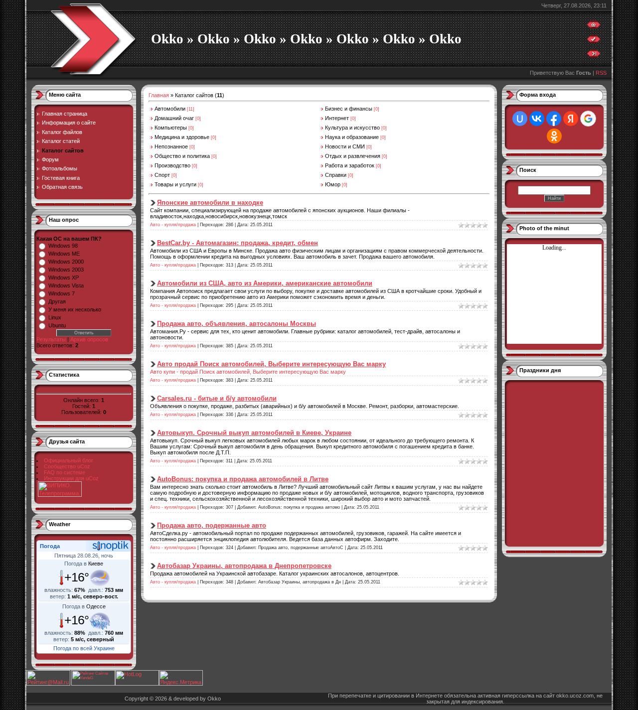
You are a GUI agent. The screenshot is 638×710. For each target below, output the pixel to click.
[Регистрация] (594, 41)
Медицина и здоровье (182, 137)
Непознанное (171, 146)
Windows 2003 (66, 270)
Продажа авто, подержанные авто (211, 525)
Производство (172, 165)
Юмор (332, 184)
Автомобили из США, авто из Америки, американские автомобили (264, 283)
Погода (50, 546)
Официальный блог (68, 460)
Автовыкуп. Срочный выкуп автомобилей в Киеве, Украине (254, 432)
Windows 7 (61, 293)
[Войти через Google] (588, 119)
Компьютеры (171, 128)
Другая (57, 301)
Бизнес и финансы (348, 109)
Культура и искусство (352, 128)
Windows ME (64, 254)
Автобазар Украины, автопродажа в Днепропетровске (244, 565)
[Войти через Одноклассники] (554, 136)
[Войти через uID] (519, 118)
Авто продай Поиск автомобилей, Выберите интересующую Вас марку (271, 364)
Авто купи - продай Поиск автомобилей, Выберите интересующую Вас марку (248, 372)
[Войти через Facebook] (553, 118)
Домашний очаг (174, 118)
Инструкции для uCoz (71, 478)
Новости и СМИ (345, 146)
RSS (601, 73)
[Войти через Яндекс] (570, 118)
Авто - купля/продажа (173, 224)
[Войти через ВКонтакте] (536, 118)
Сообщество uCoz (67, 466)
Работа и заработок (349, 165)
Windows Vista (66, 285)
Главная (159, 95)
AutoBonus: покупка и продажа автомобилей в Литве (242, 479)
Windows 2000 (66, 262)
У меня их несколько (74, 309)
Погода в (83, 564)
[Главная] (594, 27)
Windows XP (63, 278)
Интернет (337, 118)
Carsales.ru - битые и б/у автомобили (217, 398)
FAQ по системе (64, 472)
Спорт (162, 175)
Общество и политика (182, 156)
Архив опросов (89, 339)
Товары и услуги (175, 184)
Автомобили (170, 109)
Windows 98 (63, 246)
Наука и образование (352, 137)
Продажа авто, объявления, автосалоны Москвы (236, 323)
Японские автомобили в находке (210, 202)
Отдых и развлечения (352, 156)
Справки (335, 175)
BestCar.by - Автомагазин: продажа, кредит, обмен (237, 243)
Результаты (51, 339)
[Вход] (594, 56)
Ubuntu (57, 325)
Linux (54, 317)
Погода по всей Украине (84, 648)
